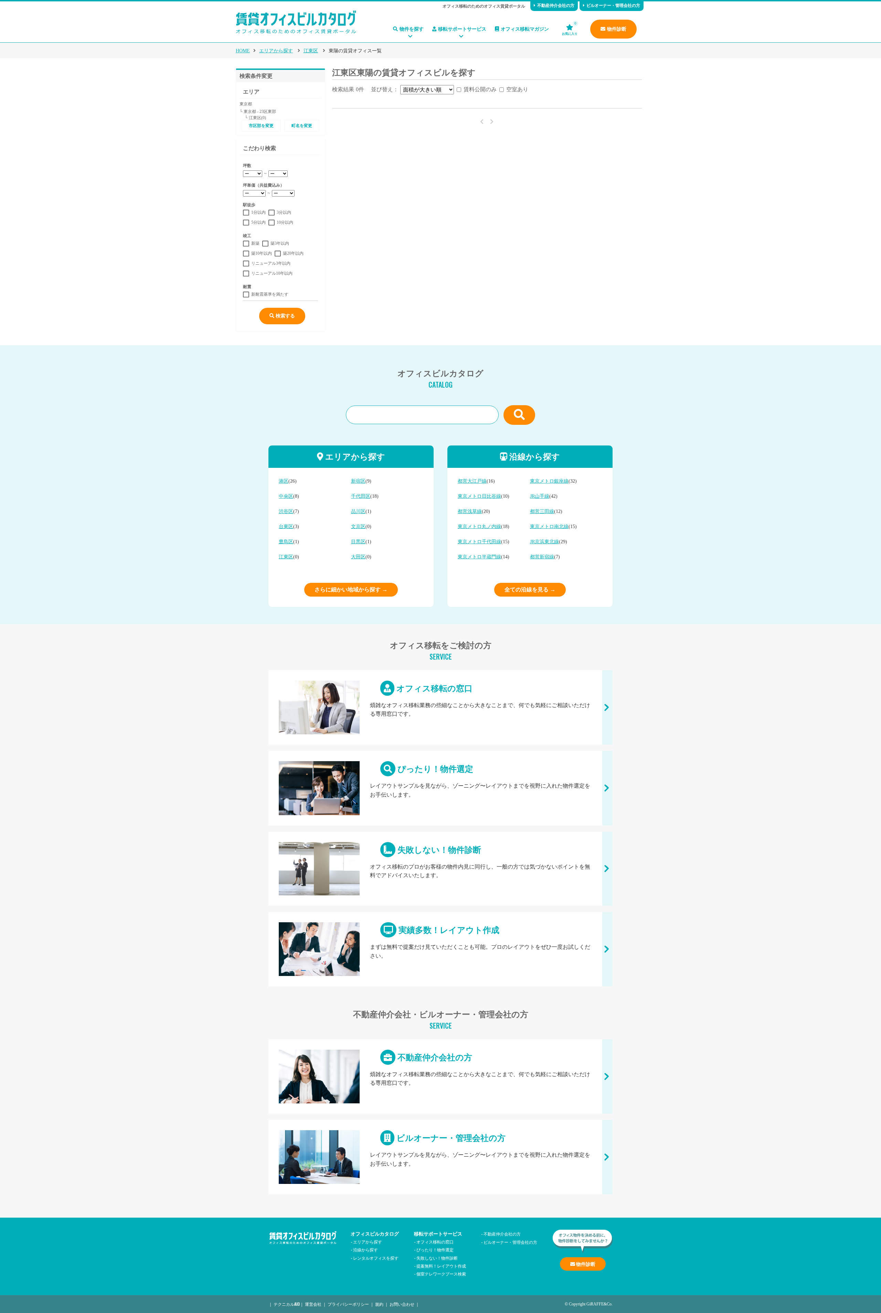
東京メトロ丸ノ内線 (479, 526)
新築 (255, 243)
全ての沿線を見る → (530, 589)
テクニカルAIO (287, 1304)
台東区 (286, 526)
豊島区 (286, 541)
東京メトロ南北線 (549, 526)
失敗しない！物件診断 (440, 869)
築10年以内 (261, 253)
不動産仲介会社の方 (555, 5)
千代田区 (360, 496)
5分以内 (258, 222)
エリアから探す (276, 50)
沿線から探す (365, 1249)
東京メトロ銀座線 (549, 481)
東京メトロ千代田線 (479, 541)
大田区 (358, 556)
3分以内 (284, 212)
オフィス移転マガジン (525, 29)
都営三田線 (542, 511)
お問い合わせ (402, 1304)
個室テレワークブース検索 (441, 1274)
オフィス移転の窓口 (440, 707)
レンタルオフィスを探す (376, 1258)
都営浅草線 (470, 511)
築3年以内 (279, 243)
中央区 (286, 496)
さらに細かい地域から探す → (351, 589)
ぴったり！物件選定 (440, 788)
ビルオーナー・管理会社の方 (613, 5)
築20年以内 (293, 253)
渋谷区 (286, 511)
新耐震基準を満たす (269, 294)
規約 (379, 1304)
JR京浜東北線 (544, 541)
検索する (284, 315)
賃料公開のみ (480, 89)
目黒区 (358, 541)
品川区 (358, 511)
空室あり (517, 89)
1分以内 (258, 212)
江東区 (311, 50)
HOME (243, 50)
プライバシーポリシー (348, 1304)
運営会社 (313, 1304)
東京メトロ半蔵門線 (479, 556)
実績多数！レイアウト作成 (440, 949)
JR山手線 (539, 496)
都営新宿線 (542, 556)
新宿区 (358, 481)
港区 (283, 481)
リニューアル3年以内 (270, 263)
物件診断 (616, 29)
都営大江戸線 (472, 481)
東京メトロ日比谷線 (479, 496)
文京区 (358, 526)
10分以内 (285, 222)
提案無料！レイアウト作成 (441, 1266)
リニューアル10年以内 (272, 273)
